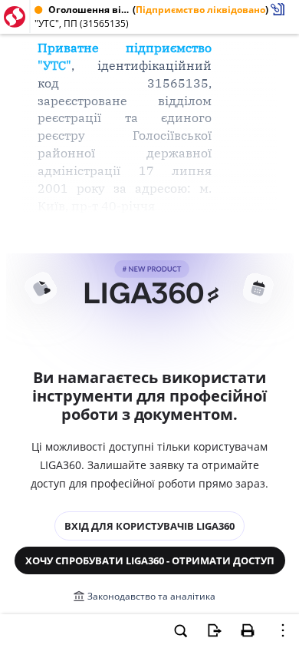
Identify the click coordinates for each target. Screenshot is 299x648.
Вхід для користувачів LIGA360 (149, 526)
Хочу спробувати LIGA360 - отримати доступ (149, 560)
